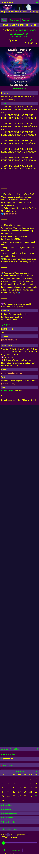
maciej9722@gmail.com (11, 373)
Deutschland (22, 29)
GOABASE (7, 2)
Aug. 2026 (19, 771)
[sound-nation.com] (9, 339)
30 (36, 796)
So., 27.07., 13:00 (20, 36)
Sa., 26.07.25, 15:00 (19, 34)
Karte (33, 29)
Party (4, 20)
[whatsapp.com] (8, 383)
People (25, 20)
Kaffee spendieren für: (20, 834)
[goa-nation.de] (10, 213)
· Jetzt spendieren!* (13, 850)
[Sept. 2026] (36, 771)
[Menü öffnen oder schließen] (36, 1)
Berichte (14, 20)
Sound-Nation (7, 390)
